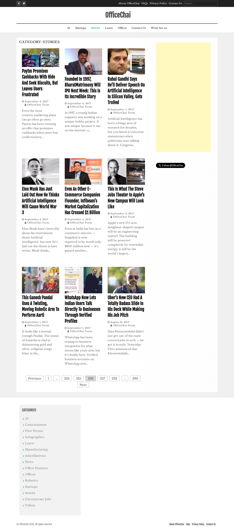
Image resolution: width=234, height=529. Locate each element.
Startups (80, 28)
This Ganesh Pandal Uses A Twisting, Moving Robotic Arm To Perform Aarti (40, 306)
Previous (34, 378)
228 (114, 378)
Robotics (31, 480)
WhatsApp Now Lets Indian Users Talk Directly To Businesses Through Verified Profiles (82, 309)
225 (78, 378)
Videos (30, 505)
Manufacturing (36, 449)
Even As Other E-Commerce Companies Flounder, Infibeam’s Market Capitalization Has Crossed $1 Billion (82, 200)
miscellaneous (35, 455)
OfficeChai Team (38, 104)
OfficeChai (118, 15)
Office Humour (36, 468)
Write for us (159, 28)
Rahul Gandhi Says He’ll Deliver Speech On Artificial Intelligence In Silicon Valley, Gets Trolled (126, 90)
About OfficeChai (128, 3)
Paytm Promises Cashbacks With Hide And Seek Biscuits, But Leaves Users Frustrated (40, 82)
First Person (34, 431)
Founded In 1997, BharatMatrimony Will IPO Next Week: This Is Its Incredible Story (83, 87)
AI (68, 28)
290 (135, 378)
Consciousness (35, 424)
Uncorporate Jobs (38, 499)
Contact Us (175, 3)
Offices (122, 28)
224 (66, 378)
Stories (95, 28)
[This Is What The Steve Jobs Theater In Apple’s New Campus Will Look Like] (126, 184)
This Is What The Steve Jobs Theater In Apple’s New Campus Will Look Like (126, 197)
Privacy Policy (158, 3)
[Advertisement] (183, 97)
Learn (109, 28)
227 (102, 378)
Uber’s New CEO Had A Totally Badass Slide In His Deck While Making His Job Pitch (126, 306)
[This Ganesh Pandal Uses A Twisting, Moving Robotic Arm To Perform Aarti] (40, 292)
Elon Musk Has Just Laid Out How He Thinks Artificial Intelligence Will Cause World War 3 (40, 200)
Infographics (34, 437)
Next (83, 385)
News (29, 462)
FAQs (144, 3)
